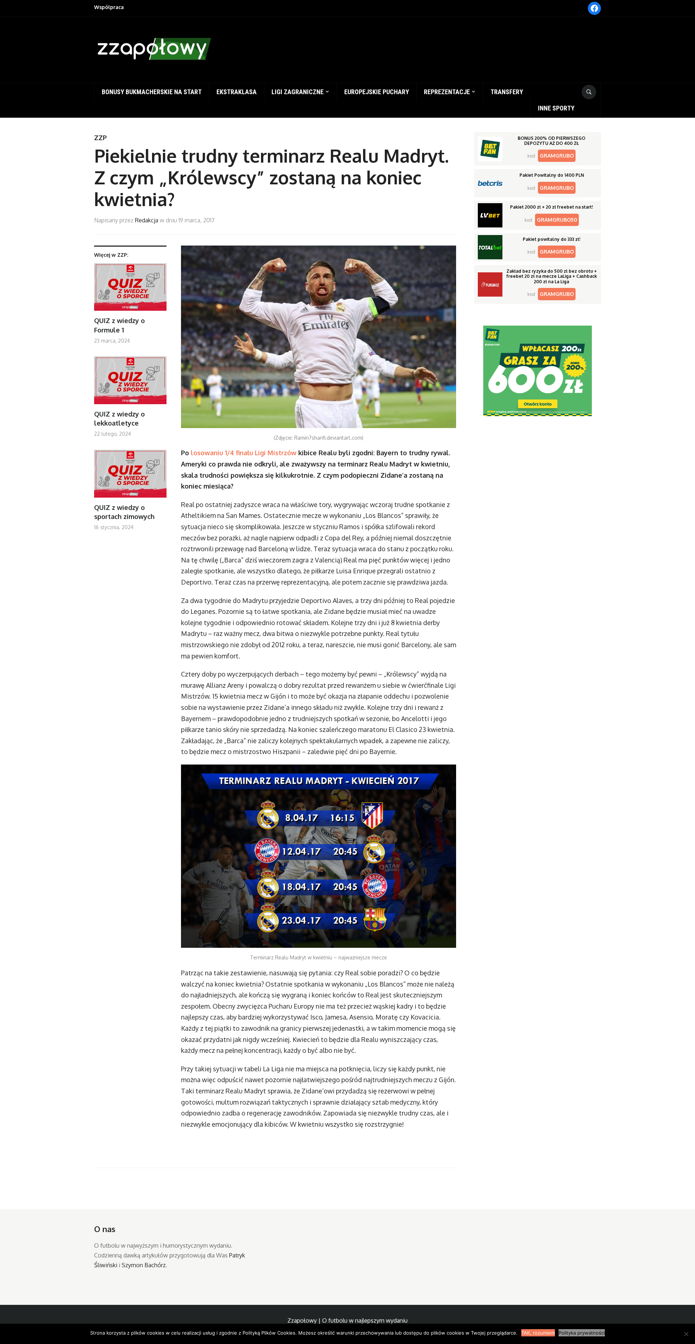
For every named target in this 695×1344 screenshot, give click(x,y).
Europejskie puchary (376, 92)
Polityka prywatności (582, 1333)
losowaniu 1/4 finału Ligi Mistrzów (243, 453)
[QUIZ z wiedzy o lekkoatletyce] (130, 383)
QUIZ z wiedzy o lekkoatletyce (119, 418)
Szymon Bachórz (144, 1265)
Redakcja (146, 220)
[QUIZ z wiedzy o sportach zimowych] (130, 476)
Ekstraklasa (236, 92)
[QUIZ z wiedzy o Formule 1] (130, 290)
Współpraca (109, 7)
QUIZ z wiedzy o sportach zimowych (124, 511)
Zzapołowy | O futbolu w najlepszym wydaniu (347, 1320)
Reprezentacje (447, 92)
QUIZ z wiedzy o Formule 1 (119, 325)
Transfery (506, 92)
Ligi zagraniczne (297, 92)
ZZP (100, 138)
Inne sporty (556, 108)
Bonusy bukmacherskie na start (152, 92)
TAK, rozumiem (538, 1333)
